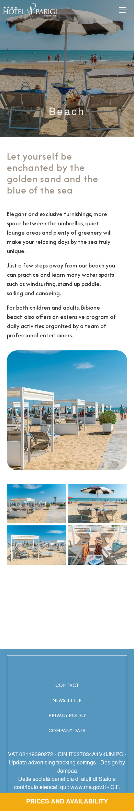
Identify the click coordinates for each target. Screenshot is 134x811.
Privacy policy (67, 715)
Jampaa (67, 770)
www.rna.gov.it (88, 787)
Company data (67, 730)
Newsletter (67, 700)
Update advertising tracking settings (52, 762)
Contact (67, 685)
